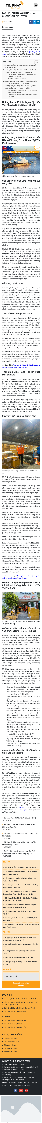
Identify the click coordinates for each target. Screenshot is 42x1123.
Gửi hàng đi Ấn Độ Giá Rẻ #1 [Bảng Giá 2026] (21, 867)
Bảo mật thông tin (10, 1045)
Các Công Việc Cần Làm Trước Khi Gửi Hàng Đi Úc (22, 74)
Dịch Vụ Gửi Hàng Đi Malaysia (15, 1020)
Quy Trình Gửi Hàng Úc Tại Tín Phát (18, 83)
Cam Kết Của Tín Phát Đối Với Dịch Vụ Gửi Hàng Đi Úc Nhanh (22, 95)
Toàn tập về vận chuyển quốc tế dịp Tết (19, 957)
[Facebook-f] (15, 1090)
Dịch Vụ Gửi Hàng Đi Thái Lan (14, 1024)
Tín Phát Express (22, 810)
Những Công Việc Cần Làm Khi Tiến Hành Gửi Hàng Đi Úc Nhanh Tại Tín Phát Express (20, 71)
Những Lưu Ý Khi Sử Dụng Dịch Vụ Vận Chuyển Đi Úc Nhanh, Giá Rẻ (21, 66)
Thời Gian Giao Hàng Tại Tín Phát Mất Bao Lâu (21, 81)
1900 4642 (21, 807)
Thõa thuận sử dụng (11, 1052)
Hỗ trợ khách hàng (10, 1048)
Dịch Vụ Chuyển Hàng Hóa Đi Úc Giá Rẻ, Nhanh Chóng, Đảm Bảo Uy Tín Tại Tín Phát (21, 87)
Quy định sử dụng (10, 1038)
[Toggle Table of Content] (35, 62)
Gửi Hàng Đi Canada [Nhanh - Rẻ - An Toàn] (19, 1008)
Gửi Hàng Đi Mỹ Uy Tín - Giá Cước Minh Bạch (20, 999)
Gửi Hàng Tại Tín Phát (14, 76)
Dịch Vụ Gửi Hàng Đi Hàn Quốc (15, 1011)
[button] (31, 22)
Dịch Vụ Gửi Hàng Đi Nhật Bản (15, 1027)
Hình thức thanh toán (11, 1042)
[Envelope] (21, 1090)
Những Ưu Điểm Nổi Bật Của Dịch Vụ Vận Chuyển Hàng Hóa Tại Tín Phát (22, 91)
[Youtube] (26, 1090)
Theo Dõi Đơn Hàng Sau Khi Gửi (17, 79)
